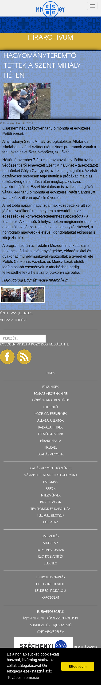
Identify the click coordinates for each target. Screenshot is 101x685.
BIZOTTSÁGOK (50, 502)
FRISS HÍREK (50, 387)
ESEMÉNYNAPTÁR (50, 434)
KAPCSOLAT (50, 598)
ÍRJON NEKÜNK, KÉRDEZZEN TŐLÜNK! (50, 618)
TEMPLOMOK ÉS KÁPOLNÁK (50, 509)
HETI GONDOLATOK (50, 584)
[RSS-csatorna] (24, 356)
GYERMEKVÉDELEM (50, 632)
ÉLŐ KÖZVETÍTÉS (50, 557)
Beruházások (85, 647)
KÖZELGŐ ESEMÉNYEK (51, 414)
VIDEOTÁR (50, 543)
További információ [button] (23, 678)
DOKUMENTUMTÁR (50, 550)
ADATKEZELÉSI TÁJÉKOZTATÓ (51, 625)
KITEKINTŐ (50, 407)
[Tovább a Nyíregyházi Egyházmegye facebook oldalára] (7, 356)
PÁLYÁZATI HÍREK (50, 427)
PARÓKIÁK (50, 482)
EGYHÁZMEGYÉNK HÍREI (51, 394)
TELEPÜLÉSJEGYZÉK (50, 515)
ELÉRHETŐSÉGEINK (50, 612)
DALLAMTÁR (50, 536)
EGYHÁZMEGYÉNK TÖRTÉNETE (50, 468)
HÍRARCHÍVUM (50, 441)
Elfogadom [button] (77, 666)
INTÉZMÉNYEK (50, 495)
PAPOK (50, 489)
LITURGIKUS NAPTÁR (50, 577)
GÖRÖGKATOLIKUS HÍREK (50, 400)
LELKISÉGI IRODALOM (50, 591)
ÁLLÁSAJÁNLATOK (50, 421)
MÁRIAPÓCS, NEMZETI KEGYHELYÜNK (50, 475)
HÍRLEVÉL (50, 447)
